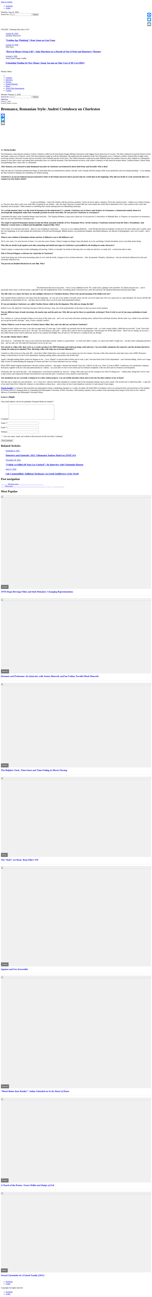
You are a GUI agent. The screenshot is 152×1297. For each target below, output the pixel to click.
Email (4, 427)
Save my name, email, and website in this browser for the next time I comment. (33, 436)
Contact (9, 90)
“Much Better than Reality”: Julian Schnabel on (35, 1091)
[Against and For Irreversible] (76, 916)
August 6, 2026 (11, 56)
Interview (9, 80)
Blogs (8, 86)
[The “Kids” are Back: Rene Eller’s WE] (76, 817)
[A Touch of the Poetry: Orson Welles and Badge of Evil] (76, 1140)
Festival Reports (12, 84)
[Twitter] (76, 119)
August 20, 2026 (12, 34)
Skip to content (6, 2)
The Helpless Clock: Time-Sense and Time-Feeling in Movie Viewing (34, 770)
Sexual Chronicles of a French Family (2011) (22, 1275)
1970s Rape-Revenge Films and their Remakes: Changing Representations (37, 591)
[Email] (76, 123)
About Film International (15, 88)
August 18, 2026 (12, 45)
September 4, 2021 (13, 451)
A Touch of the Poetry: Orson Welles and (27, 1185)
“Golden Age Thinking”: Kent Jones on (30, 40)
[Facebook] (76, 115)
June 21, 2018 (11, 469)
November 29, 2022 (13, 460)
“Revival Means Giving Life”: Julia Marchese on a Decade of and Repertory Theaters (53, 51)
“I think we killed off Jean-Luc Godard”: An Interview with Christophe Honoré (44, 464)
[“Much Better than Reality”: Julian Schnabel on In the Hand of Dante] (76, 1032)
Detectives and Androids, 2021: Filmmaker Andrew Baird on (41, 455)
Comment (4, 419)
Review (9, 82)
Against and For (14, 969)
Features (9, 78)
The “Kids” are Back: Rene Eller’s (19, 860)
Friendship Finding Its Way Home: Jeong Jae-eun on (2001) (45, 63)
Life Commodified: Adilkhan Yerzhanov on (42, 473)
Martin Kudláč (7, 388)
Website (4, 432)
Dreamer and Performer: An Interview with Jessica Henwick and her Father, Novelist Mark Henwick (50, 676)
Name (4, 423)
